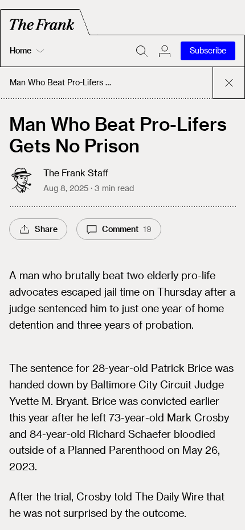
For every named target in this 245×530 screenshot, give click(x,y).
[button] (165, 51)
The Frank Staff (75, 172)
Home (20, 50)
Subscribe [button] (208, 50)
